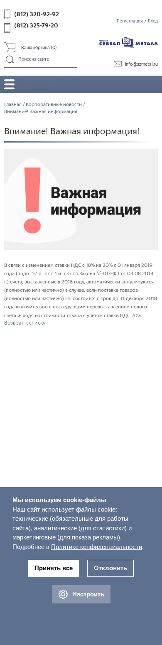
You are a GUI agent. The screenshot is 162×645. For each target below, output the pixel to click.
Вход (153, 21)
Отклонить (110, 567)
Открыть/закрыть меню (9, 84)
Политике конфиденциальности (96, 546)
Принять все (53, 567)
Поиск (10, 60)
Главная (13, 104)
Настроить (88, 594)
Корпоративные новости (54, 104)
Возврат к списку (25, 323)
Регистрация (130, 21)
